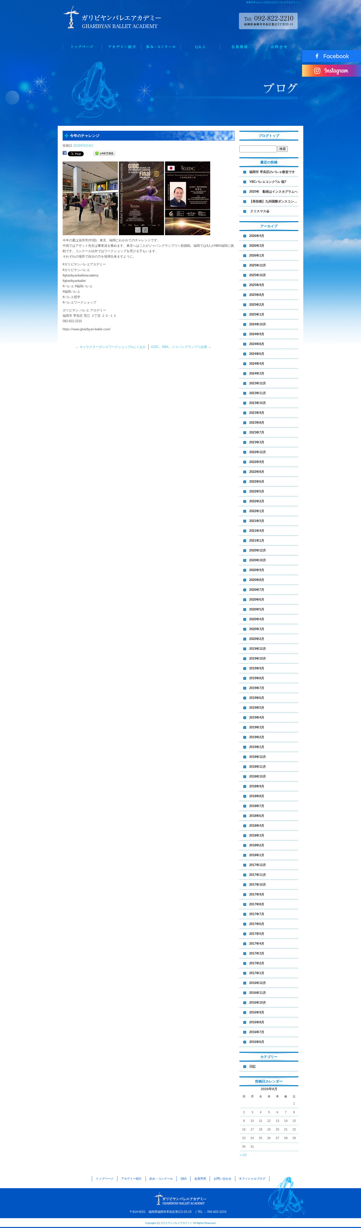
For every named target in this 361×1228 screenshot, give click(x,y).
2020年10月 (257, 560)
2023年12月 (257, 383)
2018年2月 (256, 845)
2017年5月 (256, 934)
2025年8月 (256, 295)
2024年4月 (256, 363)
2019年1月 (256, 747)
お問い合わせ (278, 47)
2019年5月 (256, 707)
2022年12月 (257, 452)
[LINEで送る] (104, 153)
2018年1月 (256, 855)
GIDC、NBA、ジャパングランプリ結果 (181, 347)
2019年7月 (256, 688)
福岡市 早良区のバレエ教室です (272, 172)
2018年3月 (256, 835)
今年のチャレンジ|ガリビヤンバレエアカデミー (272, 2)
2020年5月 (256, 609)
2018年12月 (257, 757)
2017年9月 (256, 894)
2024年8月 (256, 344)
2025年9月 (256, 285)
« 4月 (243, 1155)
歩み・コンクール (160, 47)
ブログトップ (269, 136)
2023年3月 (256, 442)
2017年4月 (256, 943)
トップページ (82, 47)
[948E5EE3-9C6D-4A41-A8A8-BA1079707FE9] (90, 232)
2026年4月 (256, 236)
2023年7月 (256, 432)
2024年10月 (257, 324)
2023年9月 (256, 413)
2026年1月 (256, 255)
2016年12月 (257, 983)
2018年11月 (257, 766)
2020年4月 (256, 619)
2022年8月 (256, 472)
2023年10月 (257, 403)
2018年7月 (256, 806)
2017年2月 (256, 963)
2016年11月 (257, 993)
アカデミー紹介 (121, 47)
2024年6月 (256, 354)
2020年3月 (256, 629)
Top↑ (344, 1216)
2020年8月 (256, 580)
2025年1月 (256, 314)
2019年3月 (256, 727)
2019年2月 (256, 737)
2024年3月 (256, 373)
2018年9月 (256, 786)
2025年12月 (257, 265)
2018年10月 (257, 776)
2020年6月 (256, 599)
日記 (252, 1066)
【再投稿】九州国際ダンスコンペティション (273, 201)
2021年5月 (256, 521)
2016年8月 (256, 1022)
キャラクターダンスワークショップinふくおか (110, 347)
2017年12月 (257, 865)
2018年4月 (256, 825)
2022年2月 (256, 501)
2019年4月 (256, 717)
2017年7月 (256, 914)
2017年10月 (257, 884)
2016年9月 (256, 1012)
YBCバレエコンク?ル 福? (267, 182)
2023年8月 (256, 422)
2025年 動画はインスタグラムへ (273, 191)
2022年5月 (256, 491)
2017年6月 (256, 924)
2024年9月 (256, 334)
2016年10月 (257, 1002)
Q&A (200, 47)
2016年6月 (256, 1042)
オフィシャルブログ (252, 1178)
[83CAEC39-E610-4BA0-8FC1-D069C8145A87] (141, 232)
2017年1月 (256, 973)
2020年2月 (256, 639)
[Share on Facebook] (65, 153)
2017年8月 (256, 904)
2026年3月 (256, 245)
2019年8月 (256, 678)
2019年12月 (257, 648)
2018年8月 (256, 796)
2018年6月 (256, 816)
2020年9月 (256, 570)
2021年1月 (256, 540)
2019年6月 (256, 698)
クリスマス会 (261, 211)
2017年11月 (257, 875)
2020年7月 (256, 590)
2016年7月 (256, 1032)
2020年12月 (257, 550)
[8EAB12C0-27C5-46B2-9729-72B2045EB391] (187, 232)
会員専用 (239, 47)
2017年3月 (256, 953)
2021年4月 (256, 531)
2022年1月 (256, 511)
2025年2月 (256, 304)
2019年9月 (256, 668)
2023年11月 (257, 393)
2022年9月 (256, 462)
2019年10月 (257, 658)
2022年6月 (256, 481)
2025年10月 (257, 275)
